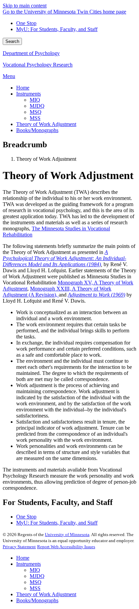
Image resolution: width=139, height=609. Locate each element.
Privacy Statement (19, 546)
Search (12, 41)
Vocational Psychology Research (38, 65)
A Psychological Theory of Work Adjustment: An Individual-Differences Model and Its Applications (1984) (64, 258)
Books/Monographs (37, 600)
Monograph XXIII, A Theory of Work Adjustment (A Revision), (57, 292)
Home (22, 558)
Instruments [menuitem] (28, 94)
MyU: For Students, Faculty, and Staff (57, 29)
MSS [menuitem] (35, 118)
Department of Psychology (31, 53)
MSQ (35, 582)
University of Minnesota (67, 534)
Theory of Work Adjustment (46, 594)
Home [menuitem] (22, 88)
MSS (35, 588)
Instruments (28, 564)
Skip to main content (25, 5)
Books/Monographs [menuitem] (37, 130)
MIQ (35, 570)
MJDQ (37, 576)
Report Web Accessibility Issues (66, 546)
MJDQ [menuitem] (37, 106)
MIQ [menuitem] (35, 100)
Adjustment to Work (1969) (96, 295)
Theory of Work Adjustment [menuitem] (46, 124)
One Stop (26, 23)
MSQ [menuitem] (35, 112)
